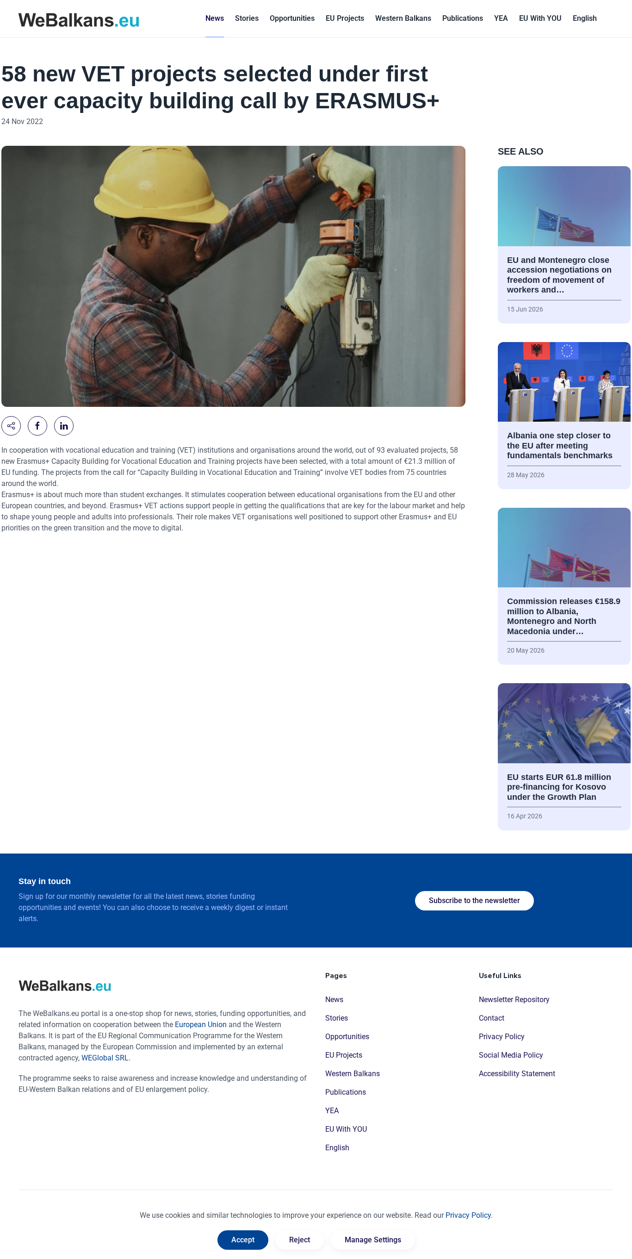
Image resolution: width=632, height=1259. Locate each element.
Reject (299, 1239)
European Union (201, 1024)
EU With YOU (540, 18)
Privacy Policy (502, 1036)
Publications (462, 18)
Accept (242, 1239)
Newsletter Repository (514, 999)
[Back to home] (79, 18)
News (214, 18)
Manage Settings (373, 1239)
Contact (491, 1018)
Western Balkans (352, 1073)
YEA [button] (501, 18)
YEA (332, 1110)
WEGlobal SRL (105, 1057)
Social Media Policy (511, 1055)
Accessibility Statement (517, 1073)
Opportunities (292, 18)
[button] (585, 18)
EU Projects (345, 18)
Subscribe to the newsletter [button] (474, 900)
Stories (247, 18)
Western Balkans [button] (403, 18)
